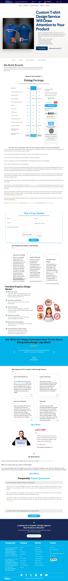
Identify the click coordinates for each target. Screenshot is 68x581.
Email (36, 218)
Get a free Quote (42, 60)
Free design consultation (44, 447)
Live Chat (53, 555)
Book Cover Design (39, 556)
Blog (21, 549)
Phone (9, 222)
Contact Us (52, 547)
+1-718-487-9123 (42, 444)
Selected (33, 135)
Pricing (47, 5)
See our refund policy (51, 139)
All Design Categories (39, 565)
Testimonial (22, 551)
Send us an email (47, 439)
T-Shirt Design (38, 554)
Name (9, 218)
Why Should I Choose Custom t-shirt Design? (20, 482)
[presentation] (14, 352)
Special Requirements (13, 227)
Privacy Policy (23, 560)
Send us (34, 240)
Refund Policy (23, 562)
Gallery (42, 5)
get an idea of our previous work (46, 461)
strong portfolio (52, 272)
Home (20, 5)
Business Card (38, 549)
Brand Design (38, 560)
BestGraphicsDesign (20, 383)
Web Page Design (39, 551)
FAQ (21, 556)
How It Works (23, 554)
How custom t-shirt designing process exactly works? (23, 511)
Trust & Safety (23, 558)
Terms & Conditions (24, 565)
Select (27, 135)
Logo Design (37, 547)
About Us (22, 547)
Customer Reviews (51, 118)
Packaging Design (39, 558)
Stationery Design (38, 562)
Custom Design (34, 5)
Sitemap (22, 567)
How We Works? (30, 60)
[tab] (34, 482)
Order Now (51, 105)
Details (20, 60)
